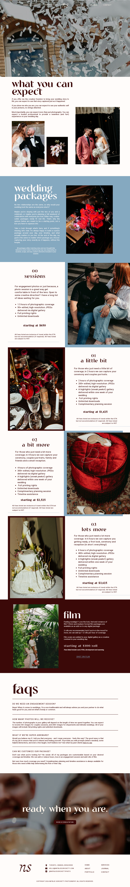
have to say (87, 742)
